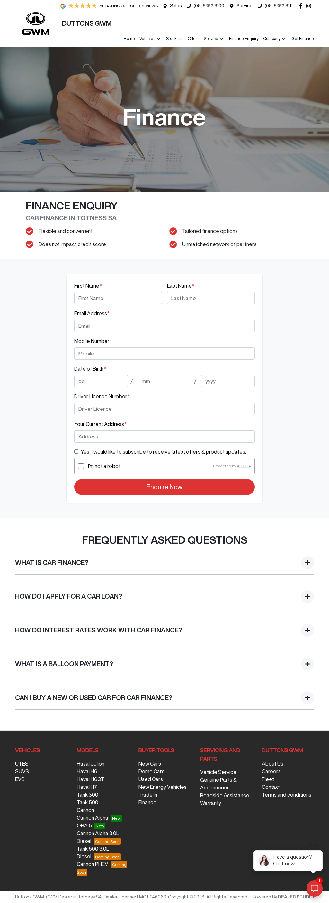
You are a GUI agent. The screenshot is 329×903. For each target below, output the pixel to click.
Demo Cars (151, 771)
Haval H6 (87, 771)
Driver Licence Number (102, 396)
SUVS (22, 771)
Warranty (210, 803)
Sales (176, 6)
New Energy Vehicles (162, 786)
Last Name (180, 285)
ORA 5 (84, 825)
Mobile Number (93, 341)
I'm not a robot (104, 466)
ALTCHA (244, 466)
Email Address (92, 313)
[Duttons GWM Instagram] (310, 6)
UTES (22, 763)
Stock (171, 38)
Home (129, 38)
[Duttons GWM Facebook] (302, 6)
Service (244, 6)
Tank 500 (87, 802)
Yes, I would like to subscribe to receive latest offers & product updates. (163, 451)
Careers (271, 771)
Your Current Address (100, 424)
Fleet (268, 779)
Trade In (147, 794)
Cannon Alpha (92, 817)
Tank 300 (87, 794)
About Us (272, 763)
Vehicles (147, 38)
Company (271, 38)
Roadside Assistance (224, 795)
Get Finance (302, 38)
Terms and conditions (286, 794)
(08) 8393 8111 (279, 6)
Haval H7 (87, 786)
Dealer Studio (296, 897)
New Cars (149, 763)
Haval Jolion (90, 763)
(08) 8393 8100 (209, 6)
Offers (193, 38)
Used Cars (150, 779)
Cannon (85, 810)
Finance (147, 802)
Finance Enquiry (244, 38)
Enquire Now (164, 487)
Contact (271, 786)
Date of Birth (90, 368)
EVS (20, 779)
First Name (88, 285)
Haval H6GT (90, 779)
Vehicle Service (218, 772)
